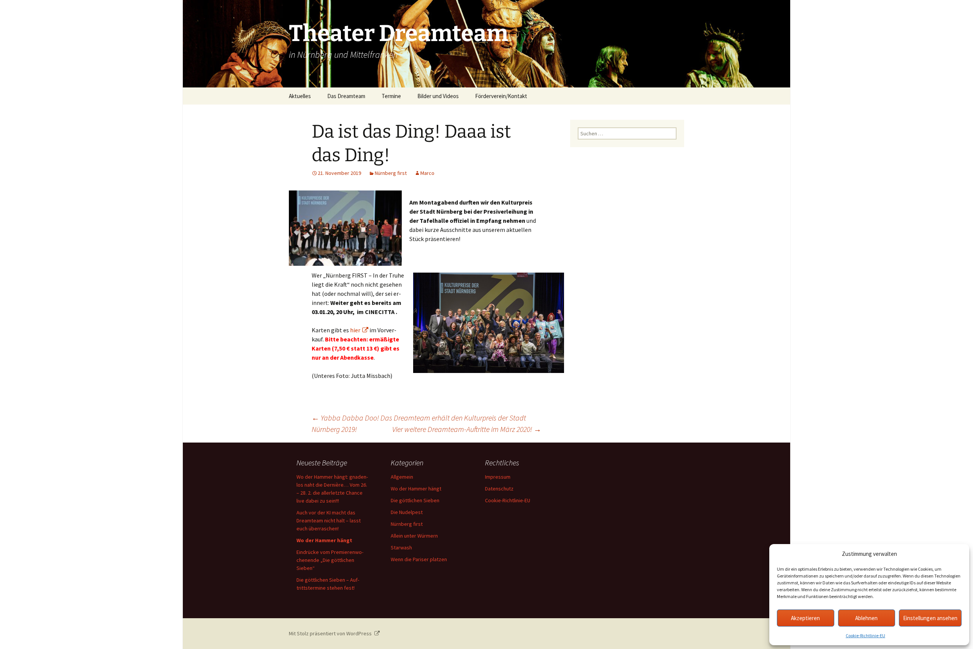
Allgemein (402, 476)
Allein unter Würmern (414, 535)
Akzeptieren (805, 618)
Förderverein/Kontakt (501, 96)
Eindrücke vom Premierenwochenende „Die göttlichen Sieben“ (329, 560)
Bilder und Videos (438, 96)
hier (355, 330)
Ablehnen (866, 618)
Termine (391, 96)
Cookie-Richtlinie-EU (865, 635)
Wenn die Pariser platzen (419, 559)
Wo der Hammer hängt (416, 488)
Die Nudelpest (407, 512)
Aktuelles (300, 96)
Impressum (497, 476)
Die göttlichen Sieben (415, 500)
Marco (427, 173)
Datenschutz (499, 488)
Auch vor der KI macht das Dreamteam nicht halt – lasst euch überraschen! (328, 520)
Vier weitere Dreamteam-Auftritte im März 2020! (466, 429)
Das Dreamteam (346, 96)
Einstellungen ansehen (930, 618)
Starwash (401, 547)
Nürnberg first (391, 173)
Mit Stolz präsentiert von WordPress (331, 633)
